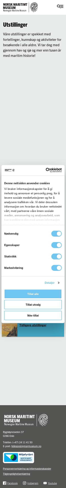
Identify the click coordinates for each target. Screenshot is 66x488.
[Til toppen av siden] (61, 483)
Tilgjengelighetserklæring (16, 473)
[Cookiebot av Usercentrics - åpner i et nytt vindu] (46, 170)
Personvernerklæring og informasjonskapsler (27, 468)
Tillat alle (33, 293)
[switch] (56, 245)
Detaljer (50, 282)
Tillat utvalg (33, 304)
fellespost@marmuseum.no (26, 446)
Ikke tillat (33, 315)
